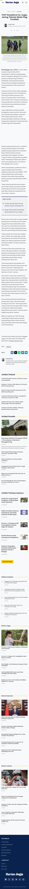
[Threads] (19, 879)
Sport (13, 11)
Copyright (4, 847)
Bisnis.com (4, 866)
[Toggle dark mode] (26, 2)
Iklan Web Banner (6, 852)
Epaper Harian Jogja (16, 341)
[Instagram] (12, 879)
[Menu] (2, 2)
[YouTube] (16, 879)
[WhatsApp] (23, 879)
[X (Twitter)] (9, 879)
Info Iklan (3, 855)
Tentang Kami (5, 842)
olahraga (8, 346)
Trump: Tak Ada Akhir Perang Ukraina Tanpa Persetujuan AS (14, 204)
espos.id (3, 863)
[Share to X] (15, 352)
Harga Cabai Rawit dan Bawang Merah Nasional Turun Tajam (14, 211)
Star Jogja (4, 869)
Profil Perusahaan (6, 850)
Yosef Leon (11, 24)
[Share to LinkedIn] (22, 352)
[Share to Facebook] (12, 352)
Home (9, 11)
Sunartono (9, 358)
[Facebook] (5, 879)
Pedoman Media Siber (7, 844)
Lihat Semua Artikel (7, 561)
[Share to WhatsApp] (19, 352)
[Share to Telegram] (26, 352)
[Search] (22, 2)
